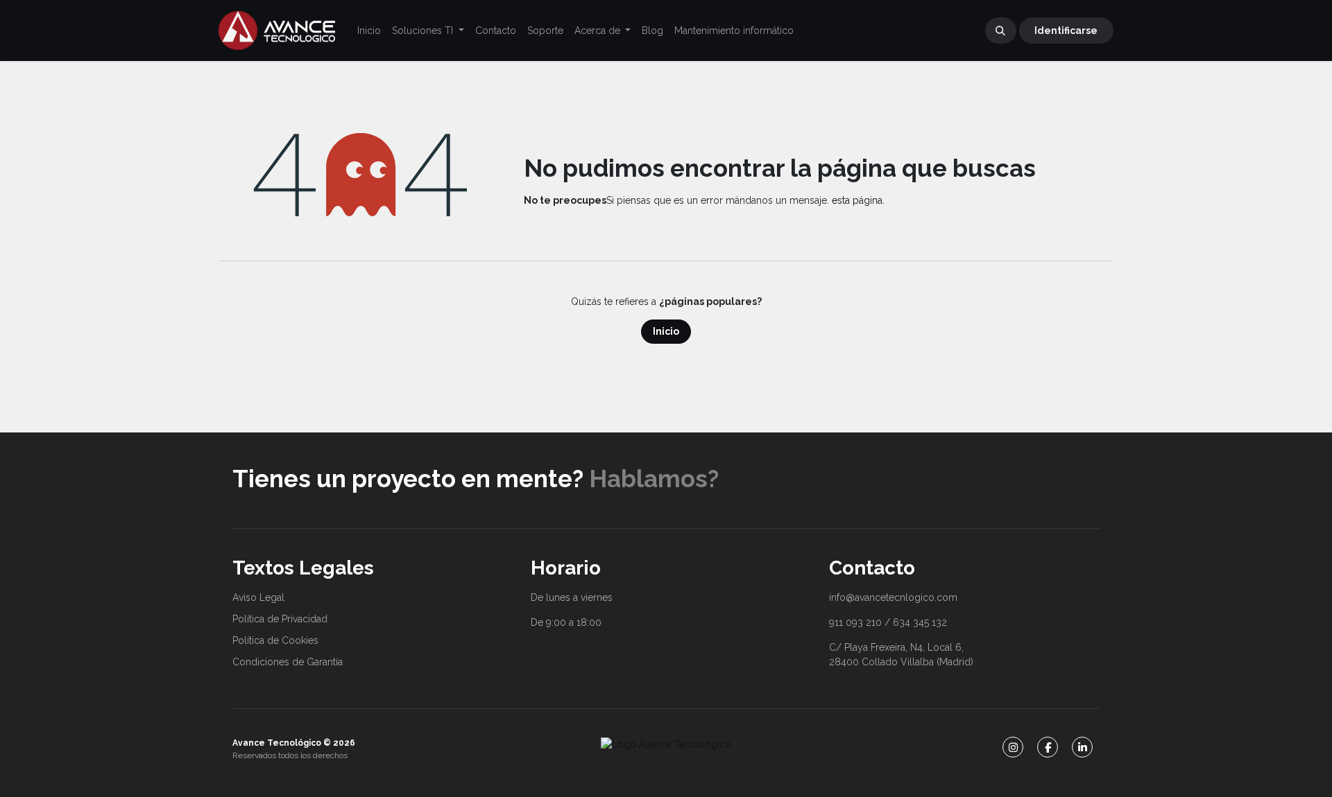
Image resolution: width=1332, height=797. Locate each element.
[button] (1000, 30)
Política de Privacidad (279, 618)
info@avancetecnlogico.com (893, 597)
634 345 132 (920, 622)
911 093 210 (855, 622)
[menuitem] (369, 31)
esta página (857, 200)
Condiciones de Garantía (287, 661)
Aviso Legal (258, 597)
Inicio (666, 331)
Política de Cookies (275, 640)
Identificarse (1066, 30)
